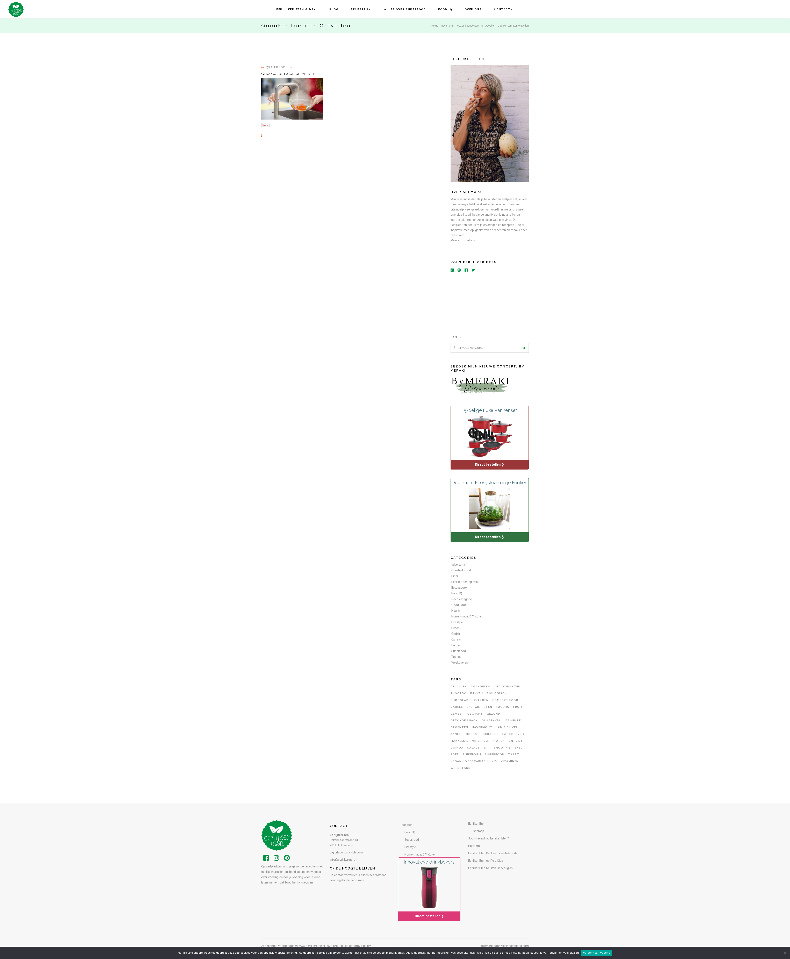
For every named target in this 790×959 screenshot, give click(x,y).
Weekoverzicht (461, 662)
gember (457, 713)
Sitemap (478, 831)
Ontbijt (455, 634)
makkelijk (459, 740)
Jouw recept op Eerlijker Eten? (488, 838)
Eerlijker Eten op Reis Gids (485, 861)
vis (494, 761)
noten (499, 740)
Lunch (455, 628)
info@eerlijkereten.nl (343, 859)
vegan (456, 761)
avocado (459, 693)
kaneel (457, 734)
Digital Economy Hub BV (355, 946)
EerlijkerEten (277, 67)
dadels (457, 706)
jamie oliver (507, 727)
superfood (494, 754)
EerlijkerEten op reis (464, 582)
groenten (459, 727)
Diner (454, 576)
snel (519, 747)
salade (473, 747)
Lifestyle (457, 622)
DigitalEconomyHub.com (346, 852)
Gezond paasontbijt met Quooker (476, 25)
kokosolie (490, 734)
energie (473, 706)
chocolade (461, 700)
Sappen (456, 645)
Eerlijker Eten (476, 823)
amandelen (480, 686)
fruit (518, 706)
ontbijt (516, 740)
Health (455, 611)
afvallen (459, 686)
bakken (476, 693)
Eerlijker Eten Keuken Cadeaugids (490, 868)
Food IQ (456, 593)
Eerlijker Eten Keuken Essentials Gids (492, 853)
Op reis (456, 639)
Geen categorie (461, 599)
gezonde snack (464, 720)
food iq (503, 706)
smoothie (502, 747)
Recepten (406, 825)
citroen (481, 700)
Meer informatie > (463, 240)
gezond (493, 713)
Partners (474, 846)
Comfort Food (461, 570)
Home (434, 25)
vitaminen (510, 761)
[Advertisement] (490, 302)
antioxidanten (507, 686)
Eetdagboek (459, 587)
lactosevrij (513, 734)
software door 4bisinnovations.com (504, 946)
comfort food (505, 700)
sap (486, 747)
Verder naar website (596, 952)
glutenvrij (492, 720)
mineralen (481, 740)
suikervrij (472, 754)
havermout (482, 727)
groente (513, 720)
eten (488, 706)
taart (513, 754)
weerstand (461, 768)
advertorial (447, 25)
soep (455, 754)
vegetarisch (476, 761)
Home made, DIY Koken (467, 616)
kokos (471, 734)
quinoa (457, 747)
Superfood (458, 651)
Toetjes (456, 657)
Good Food (459, 605)
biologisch (497, 693)
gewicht (475, 713)
